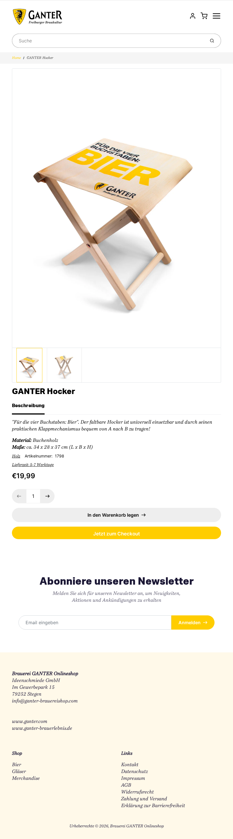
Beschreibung (28, 405)
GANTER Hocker (40, 58)
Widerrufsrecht (137, 792)
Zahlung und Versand (144, 799)
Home (16, 58)
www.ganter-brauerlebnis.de (42, 728)
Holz (16, 457)
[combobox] (108, 41)
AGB (126, 785)
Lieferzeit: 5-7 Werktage (33, 465)
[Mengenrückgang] (19, 496)
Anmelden (189, 622)
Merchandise (26, 778)
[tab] (31, 407)
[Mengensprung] (47, 496)
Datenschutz (134, 771)
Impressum (133, 778)
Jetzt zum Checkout (116, 534)
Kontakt (129, 764)
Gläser (19, 771)
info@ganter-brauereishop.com (45, 701)
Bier (16, 764)
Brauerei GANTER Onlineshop (137, 826)
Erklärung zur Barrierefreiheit (153, 805)
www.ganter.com (29, 721)
